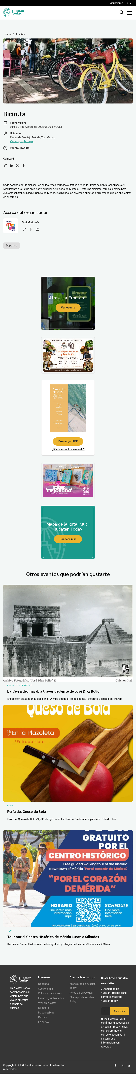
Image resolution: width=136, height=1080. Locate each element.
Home (8, 34)
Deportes (11, 245)
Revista (42, 1017)
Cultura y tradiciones (50, 993)
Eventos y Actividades (51, 998)
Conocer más (68, 539)
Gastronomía (45, 988)
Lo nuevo (43, 1022)
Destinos (43, 983)
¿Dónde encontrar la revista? (68, 449)
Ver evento (68, 307)
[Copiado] (5, 166)
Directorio (44, 1007)
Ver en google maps (21, 141)
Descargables (46, 1012)
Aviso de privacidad (81, 992)
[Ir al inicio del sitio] (13, 16)
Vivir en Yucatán (47, 1003)
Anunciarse (116, 3)
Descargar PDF (68, 441)
